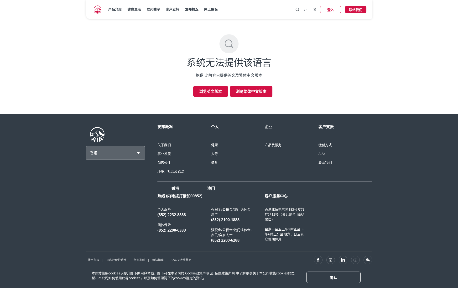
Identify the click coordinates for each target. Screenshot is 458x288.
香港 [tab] (175, 188)
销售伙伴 (164, 162)
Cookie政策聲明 (181, 260)
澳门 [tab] (211, 188)
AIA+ (322, 153)
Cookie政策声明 (197, 273)
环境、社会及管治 (170, 171)
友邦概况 (191, 9)
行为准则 (139, 260)
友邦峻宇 (153, 9)
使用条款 (93, 260)
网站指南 (157, 260)
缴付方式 (325, 145)
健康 (214, 145)
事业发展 (164, 153)
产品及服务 (273, 145)
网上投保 (211, 9)
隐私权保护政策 (116, 260)
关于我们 (164, 145)
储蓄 (214, 162)
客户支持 (172, 9)
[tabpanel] (264, 220)
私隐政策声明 (225, 273)
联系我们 (325, 162)
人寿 (214, 153)
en (305, 9)
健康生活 (134, 9)
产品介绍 (115, 9)
